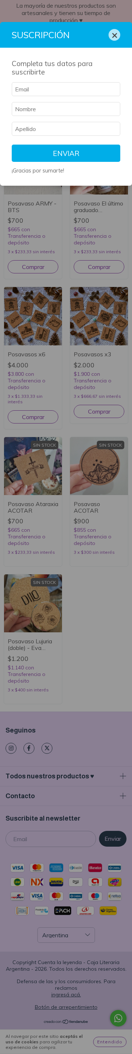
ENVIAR (66, 153)
